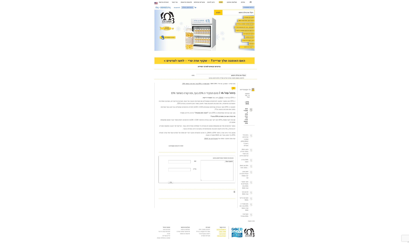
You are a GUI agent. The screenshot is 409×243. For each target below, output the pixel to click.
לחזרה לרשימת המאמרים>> (175, 146)
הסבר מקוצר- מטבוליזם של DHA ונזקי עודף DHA (244, 185)
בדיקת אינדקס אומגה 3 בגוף (244, 30)
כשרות (251, 44)
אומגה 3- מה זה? (247, 95)
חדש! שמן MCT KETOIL (246, 21)
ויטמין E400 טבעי (204, 234)
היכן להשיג (211, 2)
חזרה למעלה (251, 221)
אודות (243, 2)
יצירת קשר (222, 234)
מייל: (194, 169)
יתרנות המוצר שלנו (204, 229)
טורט (168, 234)
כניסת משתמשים (248, 7)
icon (195, 7)
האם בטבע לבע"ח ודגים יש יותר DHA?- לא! (244, 175)
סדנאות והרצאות (186, 2)
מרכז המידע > (231, 84)
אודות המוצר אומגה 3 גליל (245, 24)
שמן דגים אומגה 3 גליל (203, 231)
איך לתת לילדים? (248, 40)
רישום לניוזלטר (248, 47)
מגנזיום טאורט (249, 17)
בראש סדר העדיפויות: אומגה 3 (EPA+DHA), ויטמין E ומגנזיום (244, 140)
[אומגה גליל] (168, 18)
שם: (195, 161)
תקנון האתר (222, 231)
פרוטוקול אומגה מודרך (183, 231)
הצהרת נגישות (164, 2)
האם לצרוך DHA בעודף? (244, 215)
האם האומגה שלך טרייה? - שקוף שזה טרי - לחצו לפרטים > (204, 60)
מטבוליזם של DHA (211, 138)
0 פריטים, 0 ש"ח (187, 7)
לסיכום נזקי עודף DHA (245, 193)
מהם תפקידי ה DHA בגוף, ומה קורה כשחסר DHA (244, 207)
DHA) (220, 97)
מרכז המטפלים (169, 37)
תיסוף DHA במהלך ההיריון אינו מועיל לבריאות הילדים (244, 152)
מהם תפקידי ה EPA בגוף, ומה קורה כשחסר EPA (246, 116)
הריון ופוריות (166, 236)
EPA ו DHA (247, 103)
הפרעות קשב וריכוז (164, 231)
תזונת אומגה (249, 37)
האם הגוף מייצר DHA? (244, 199)
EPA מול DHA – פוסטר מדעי (244, 167)
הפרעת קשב (166, 229)
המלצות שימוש (232, 2)
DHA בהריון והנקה (244, 161)
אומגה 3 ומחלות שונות (163, 238)
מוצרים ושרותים (199, 2)
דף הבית (250, 2)
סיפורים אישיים (248, 34)
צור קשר (175, 2)
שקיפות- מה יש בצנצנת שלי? (244, 27)
